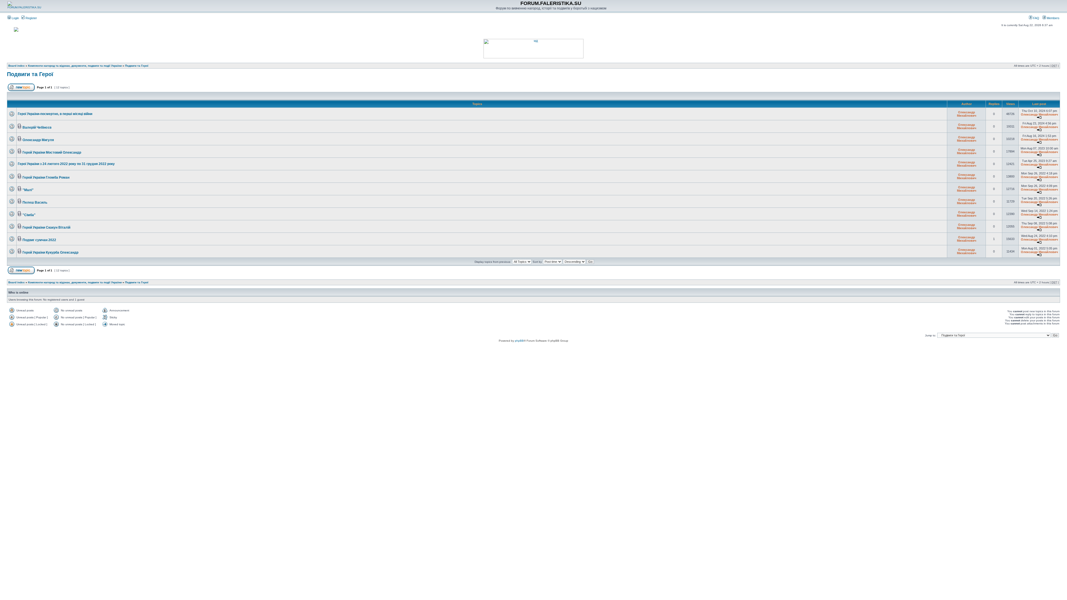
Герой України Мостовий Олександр (52, 152)
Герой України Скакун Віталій (46, 227)
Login (15, 18)
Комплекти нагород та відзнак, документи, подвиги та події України (75, 65)
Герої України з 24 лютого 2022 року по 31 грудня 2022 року (66, 164)
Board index (16, 65)
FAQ (1035, 18)
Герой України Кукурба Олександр (50, 252)
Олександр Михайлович (966, 114)
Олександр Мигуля (38, 140)
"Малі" (28, 190)
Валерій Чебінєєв (37, 127)
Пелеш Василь (35, 202)
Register (31, 18)
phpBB (519, 340)
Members (1052, 18)
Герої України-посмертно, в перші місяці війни (55, 114)
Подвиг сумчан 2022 (39, 240)
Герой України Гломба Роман (46, 177)
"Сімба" (29, 215)
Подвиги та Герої (136, 65)
